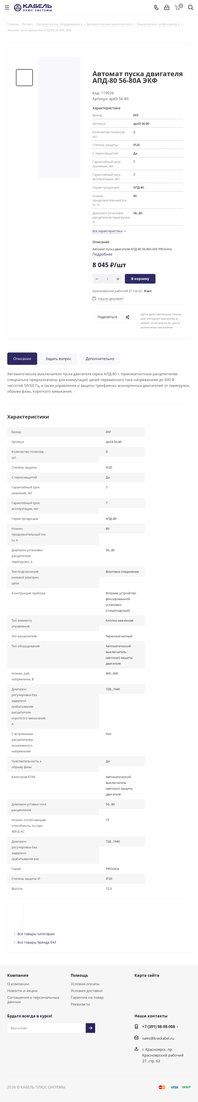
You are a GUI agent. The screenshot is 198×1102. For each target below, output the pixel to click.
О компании (18, 983)
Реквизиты (80, 1004)
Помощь (79, 975)
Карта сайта (146, 975)
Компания (17, 975)
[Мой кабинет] (166, 7)
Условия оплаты (85, 983)
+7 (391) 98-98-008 (158, 1026)
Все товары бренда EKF (36, 942)
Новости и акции (22, 990)
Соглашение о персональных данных (33, 999)
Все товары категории (36, 934)
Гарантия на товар (87, 997)
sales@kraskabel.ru (158, 1038)
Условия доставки (87, 990)
